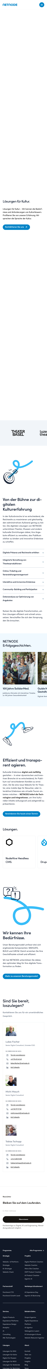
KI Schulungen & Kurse (33, 1334)
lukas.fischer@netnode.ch (20, 1063)
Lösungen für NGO (9, 1361)
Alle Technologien (9, 1338)
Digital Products (8, 1317)
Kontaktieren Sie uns (14, 227)
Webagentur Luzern (32, 1331)
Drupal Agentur (30, 1317)
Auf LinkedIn (15, 1067)
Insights (27, 1361)
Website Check (8, 1272)
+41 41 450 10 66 (16, 1159)
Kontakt (27, 1351)
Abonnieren (23, 1219)
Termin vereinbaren (18, 1055)
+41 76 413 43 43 (16, 1059)
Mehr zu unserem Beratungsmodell (21, 976)
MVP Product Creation (33, 1272)
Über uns (28, 1354)
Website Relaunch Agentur (34, 1338)
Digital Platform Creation (34, 1262)
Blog (26, 1365)
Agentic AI (28, 1279)
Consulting (6, 1334)
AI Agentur (29, 1327)
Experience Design (9, 1324)
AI (3, 1331)
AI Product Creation (32, 1275)
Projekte (28, 1358)
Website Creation (31, 1265)
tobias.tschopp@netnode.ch (21, 1163)
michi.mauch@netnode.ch (20, 1113)
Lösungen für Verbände (11, 1365)
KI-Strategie (7, 1269)
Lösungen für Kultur (10, 1354)
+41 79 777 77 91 (16, 1109)
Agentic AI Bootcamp (32, 1296)
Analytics (6, 1327)
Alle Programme (36, 1250)
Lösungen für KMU (9, 1351)
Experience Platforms (10, 1321)
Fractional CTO (8, 1292)
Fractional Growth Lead (11, 1296)
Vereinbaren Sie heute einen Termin (21, 814)
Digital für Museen (9, 1358)
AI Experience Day (31, 1292)
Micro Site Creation (32, 1269)
